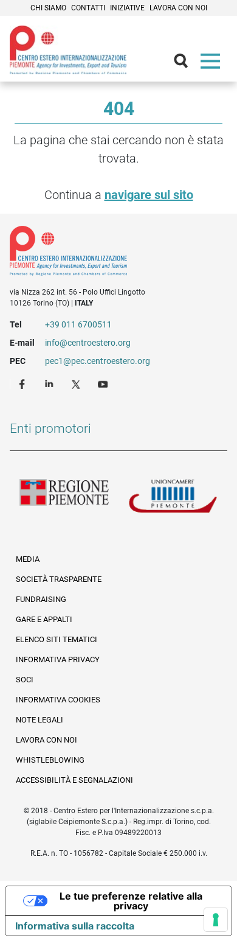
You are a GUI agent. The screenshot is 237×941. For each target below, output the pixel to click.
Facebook (23, 383)
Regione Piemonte (64, 498)
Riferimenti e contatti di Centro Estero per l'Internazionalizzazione (107, 253)
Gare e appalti (44, 619)
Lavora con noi (178, 8)
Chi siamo (48, 8)
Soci (24, 679)
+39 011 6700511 (78, 324)
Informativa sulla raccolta (74, 926)
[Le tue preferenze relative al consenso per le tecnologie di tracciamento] (215, 919)
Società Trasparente (58, 579)
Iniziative (127, 8)
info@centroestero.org (88, 343)
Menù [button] (213, 64)
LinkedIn (50, 383)
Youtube (104, 383)
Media (28, 559)
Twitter (77, 383)
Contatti (88, 8)
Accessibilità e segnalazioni (74, 780)
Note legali (39, 719)
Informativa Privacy (58, 659)
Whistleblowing (50, 759)
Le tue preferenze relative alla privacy (131, 901)
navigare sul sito (149, 194)
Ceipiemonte (68, 50)
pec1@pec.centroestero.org (97, 361)
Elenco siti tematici (56, 639)
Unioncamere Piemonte (173, 498)
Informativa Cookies (58, 699)
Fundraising (41, 599)
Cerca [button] (186, 64)
